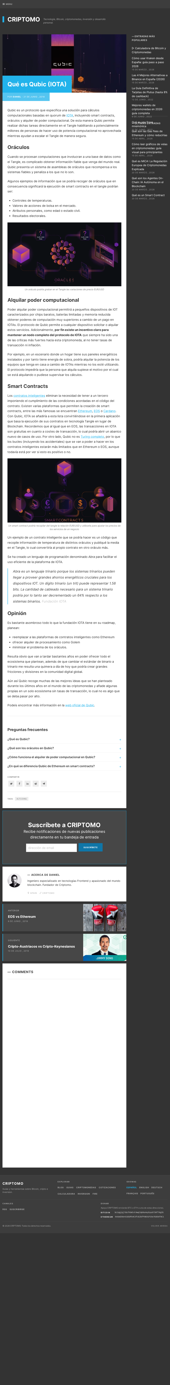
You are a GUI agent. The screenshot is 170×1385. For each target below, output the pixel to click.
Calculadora (66, 1194)
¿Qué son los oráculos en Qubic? (30, 748)
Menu (9, 4)
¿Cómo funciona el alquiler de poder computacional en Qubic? (51, 757)
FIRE (95, 1194)
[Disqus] (64, 1027)
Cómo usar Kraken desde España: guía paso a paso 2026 (148, 62)
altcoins (22, 799)
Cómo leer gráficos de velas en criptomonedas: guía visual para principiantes (149, 148)
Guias (70, 1187)
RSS (4, 1209)
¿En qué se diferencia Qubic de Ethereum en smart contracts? (51, 766)
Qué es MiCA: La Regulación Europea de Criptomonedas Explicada (149, 165)
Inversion (84, 1194)
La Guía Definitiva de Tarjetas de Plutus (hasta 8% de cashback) (150, 92)
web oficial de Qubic (79, 705)
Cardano (109, 411)
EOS (97, 411)
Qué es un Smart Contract (148, 195)
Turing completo (92, 436)
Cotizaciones (107, 1187)
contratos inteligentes (29, 395)
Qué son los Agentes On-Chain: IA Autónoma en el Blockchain (148, 182)
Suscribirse (17, 1209)
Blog (61, 1187)
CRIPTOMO (23, 19)
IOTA (69, 115)
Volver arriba (159, 1226)
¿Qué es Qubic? (18, 739)
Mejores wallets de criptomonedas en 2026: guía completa (147, 109)
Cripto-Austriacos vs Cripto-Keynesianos (41, 946)
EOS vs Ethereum (22, 917)
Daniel (17, 96)
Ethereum (85, 411)
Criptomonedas (86, 1187)
